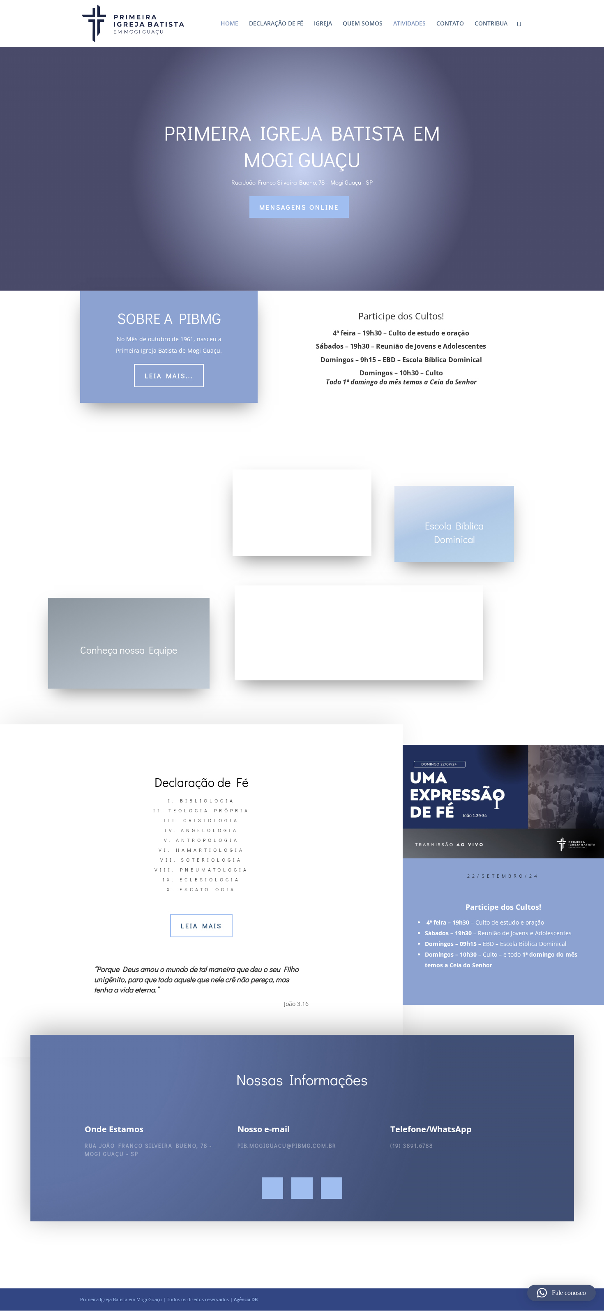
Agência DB (246, 1299)
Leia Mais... (169, 375)
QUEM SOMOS (363, 24)
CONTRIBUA (491, 24)
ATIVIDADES (409, 24)
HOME (229, 24)
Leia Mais (201, 925)
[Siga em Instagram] (302, 1188)
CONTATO (450, 24)
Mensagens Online (299, 207)
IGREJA (323, 24)
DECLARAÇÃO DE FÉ (276, 24)
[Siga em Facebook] (272, 1188)
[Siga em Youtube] (331, 1188)
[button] (561, 1293)
